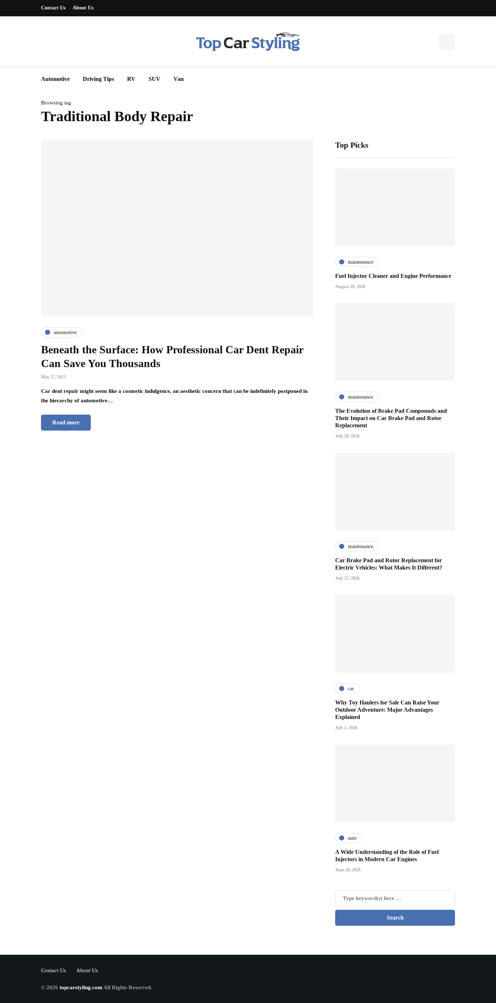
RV (131, 79)
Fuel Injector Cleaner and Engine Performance (393, 276)
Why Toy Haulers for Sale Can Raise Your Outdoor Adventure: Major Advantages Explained (387, 709)
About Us (83, 8)
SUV (154, 79)
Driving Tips (98, 79)
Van (179, 79)
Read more (66, 422)
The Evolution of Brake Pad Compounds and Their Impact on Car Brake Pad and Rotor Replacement (391, 418)
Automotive (55, 79)
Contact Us (53, 8)
